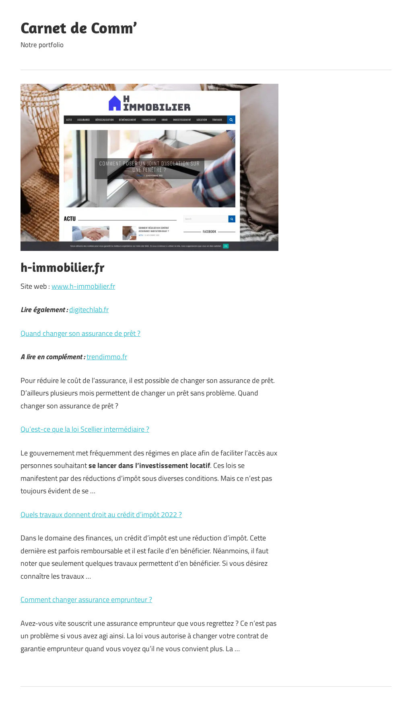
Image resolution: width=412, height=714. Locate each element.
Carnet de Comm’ (79, 27)
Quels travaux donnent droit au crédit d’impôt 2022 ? (101, 514)
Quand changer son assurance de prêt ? (80, 333)
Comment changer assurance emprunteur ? (86, 599)
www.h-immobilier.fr (83, 286)
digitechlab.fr (89, 309)
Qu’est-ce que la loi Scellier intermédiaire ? (85, 429)
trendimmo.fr (107, 356)
